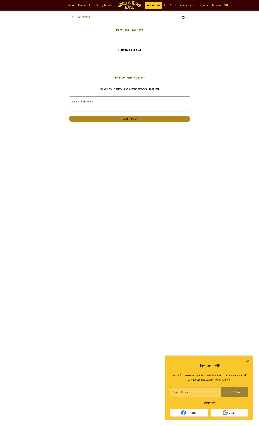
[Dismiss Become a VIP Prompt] (247, 361)
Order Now (153, 5)
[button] (188, 5)
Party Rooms (104, 5)
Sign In (203, 5)
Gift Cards (170, 5)
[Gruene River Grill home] (129, 5)
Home (71, 5)
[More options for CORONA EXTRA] (183, 17)
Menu (81, 5)
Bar (91, 5)
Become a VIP (220, 5)
